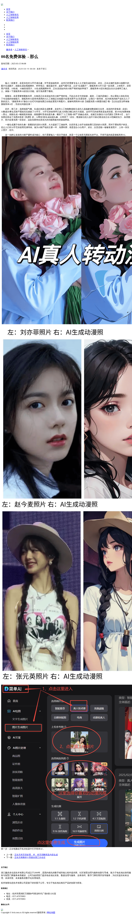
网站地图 (51, 912)
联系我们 (10, 20)
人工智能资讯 (12, 15)
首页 (8, 9)
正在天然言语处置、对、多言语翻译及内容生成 (36, 855)
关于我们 (10, 12)
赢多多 (9, 49)
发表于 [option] (42, 68)
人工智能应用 (12, 17)
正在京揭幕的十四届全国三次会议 (29, 857)
